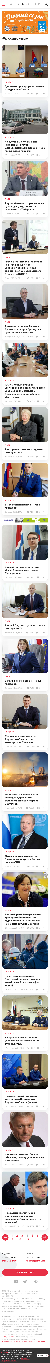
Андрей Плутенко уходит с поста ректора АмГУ (25, 627)
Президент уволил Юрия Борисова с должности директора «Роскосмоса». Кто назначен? (23, 1217)
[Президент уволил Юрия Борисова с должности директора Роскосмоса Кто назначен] (44, 1226)
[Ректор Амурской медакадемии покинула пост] (44, 456)
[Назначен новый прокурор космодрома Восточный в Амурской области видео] (44, 1106)
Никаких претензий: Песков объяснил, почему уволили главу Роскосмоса (24, 1157)
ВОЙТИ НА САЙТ (25, 1272)
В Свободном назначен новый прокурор (23, 506)
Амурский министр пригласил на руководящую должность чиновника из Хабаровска (24, 206)
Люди (8, 199)
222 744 (9, 1257)
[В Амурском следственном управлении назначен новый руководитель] (44, 1048)
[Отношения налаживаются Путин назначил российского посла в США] (44, 866)
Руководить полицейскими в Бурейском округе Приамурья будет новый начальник (23, 329)
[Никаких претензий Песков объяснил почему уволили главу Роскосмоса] (44, 1165)
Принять (42, 1355)
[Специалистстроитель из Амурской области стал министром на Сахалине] (44, 746)
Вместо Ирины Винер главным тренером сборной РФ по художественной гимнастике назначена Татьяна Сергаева (23, 919)
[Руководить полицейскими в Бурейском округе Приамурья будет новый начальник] (44, 336)
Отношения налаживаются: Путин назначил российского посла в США (22, 859)
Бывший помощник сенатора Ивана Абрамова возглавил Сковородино (22, 570)
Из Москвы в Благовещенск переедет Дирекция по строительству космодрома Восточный (21, 799)
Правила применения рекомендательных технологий (24, 1341)
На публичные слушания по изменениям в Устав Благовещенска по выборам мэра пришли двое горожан (25, 146)
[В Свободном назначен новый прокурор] (44, 512)
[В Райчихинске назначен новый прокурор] (44, 688)
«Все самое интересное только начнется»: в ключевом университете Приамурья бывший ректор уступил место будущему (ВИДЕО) (23, 267)
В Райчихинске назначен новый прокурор (23, 682)
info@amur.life (10, 1260)
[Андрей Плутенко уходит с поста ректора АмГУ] (44, 632)
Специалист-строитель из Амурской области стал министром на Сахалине (20, 739)
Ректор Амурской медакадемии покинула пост (24, 451)
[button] (35, 1281)
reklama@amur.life (35, 1260)
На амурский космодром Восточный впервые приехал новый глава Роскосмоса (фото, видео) (24, 980)
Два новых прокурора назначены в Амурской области (24, 88)
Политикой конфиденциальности (15, 1360)
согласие (4, 1352)
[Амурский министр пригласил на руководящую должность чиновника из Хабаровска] (44, 213)
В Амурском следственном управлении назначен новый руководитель (22, 1040)
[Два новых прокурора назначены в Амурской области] (44, 93)
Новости (9, 82)
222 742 (33, 1257)
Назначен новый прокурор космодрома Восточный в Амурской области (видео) (21, 1099)
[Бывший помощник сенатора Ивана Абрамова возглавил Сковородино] (44, 577)
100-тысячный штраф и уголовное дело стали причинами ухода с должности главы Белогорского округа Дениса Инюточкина (25, 390)
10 (36, 1239)
